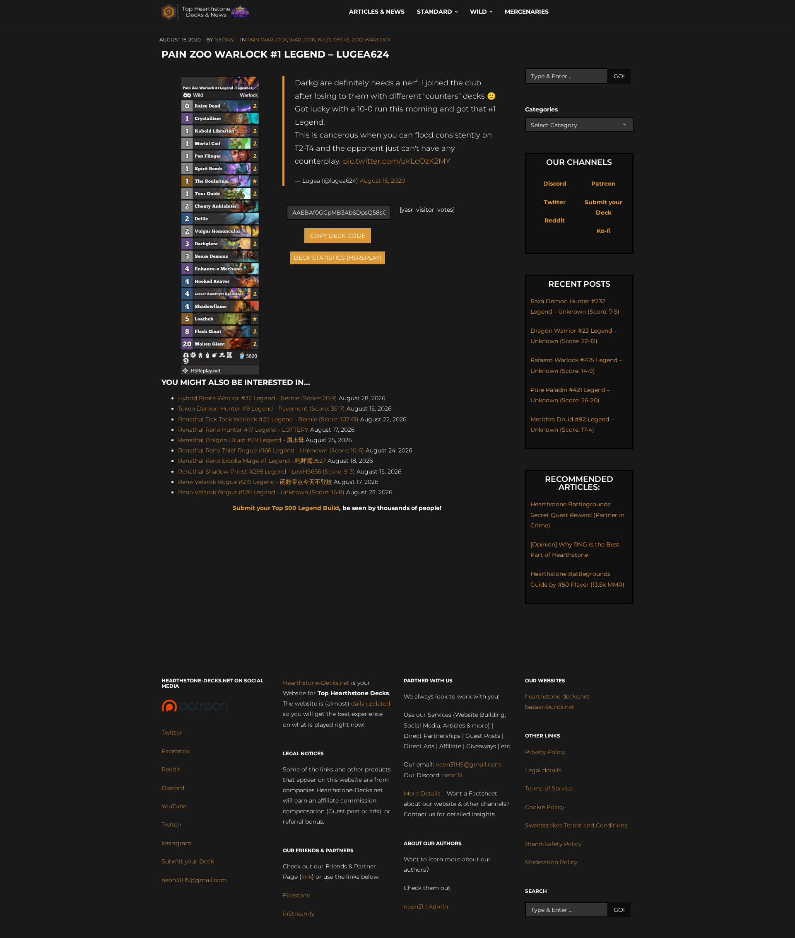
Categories (541, 109)
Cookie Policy (544, 807)
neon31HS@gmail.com (194, 880)
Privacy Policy (545, 752)
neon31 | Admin (426, 906)
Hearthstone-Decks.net (316, 683)
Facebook (175, 751)
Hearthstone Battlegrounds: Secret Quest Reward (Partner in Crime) (577, 514)
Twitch (171, 824)
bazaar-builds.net (549, 707)
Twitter (555, 202)
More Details (422, 793)
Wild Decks (333, 39)
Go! (619, 76)
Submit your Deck (187, 861)
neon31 (224, 39)
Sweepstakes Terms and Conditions (576, 825)
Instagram (176, 843)
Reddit (554, 220)
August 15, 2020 (382, 180)
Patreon (603, 183)
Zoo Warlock (371, 39)
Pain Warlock (267, 39)
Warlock (302, 39)
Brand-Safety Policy (553, 844)
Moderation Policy (551, 862)
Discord (554, 183)
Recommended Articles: (579, 483)
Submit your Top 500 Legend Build (286, 508)
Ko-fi (604, 230)
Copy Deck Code (337, 235)
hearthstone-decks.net (557, 696)
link (306, 876)
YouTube (173, 806)
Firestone (296, 895)
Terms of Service (549, 788)
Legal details (543, 770)
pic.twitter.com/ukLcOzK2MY (396, 161)
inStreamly (298, 913)
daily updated (370, 703)
